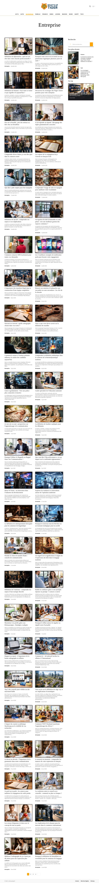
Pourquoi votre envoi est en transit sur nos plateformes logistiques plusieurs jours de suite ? (48, 59)
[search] (90, 6)
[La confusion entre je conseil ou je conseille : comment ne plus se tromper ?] (49, 781)
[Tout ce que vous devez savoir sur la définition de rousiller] (49, 313)
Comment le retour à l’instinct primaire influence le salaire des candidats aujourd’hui (17, 357)
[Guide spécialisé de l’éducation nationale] (49, 380)
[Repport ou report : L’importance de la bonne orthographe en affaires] (18, 645)
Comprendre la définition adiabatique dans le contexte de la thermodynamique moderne (49, 357)
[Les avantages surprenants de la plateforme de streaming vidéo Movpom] (73, 72)
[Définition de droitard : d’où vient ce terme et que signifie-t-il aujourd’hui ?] (18, 80)
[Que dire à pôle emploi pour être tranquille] (18, 177)
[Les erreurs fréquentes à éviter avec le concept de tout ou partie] (18, 812)
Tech (82, 68)
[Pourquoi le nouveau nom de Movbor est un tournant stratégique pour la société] (49, 513)
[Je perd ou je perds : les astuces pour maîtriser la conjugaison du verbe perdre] (18, 781)
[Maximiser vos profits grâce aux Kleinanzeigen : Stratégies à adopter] (18, 612)
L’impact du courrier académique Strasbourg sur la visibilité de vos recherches (15, 726)
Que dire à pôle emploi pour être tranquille (18, 188)
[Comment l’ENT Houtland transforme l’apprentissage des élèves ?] (49, 713)
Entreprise (7, 66)
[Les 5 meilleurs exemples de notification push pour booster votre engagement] (49, 244)
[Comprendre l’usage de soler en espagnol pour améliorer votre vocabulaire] (49, 177)
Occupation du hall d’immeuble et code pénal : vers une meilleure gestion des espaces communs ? (48, 222)
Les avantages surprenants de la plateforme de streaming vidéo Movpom (85, 73)
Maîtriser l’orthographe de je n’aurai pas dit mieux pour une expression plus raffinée (18, 858)
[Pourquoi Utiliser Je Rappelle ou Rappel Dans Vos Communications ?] (18, 447)
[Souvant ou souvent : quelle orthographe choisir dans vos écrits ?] (18, 313)
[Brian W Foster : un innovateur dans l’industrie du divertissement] (18, 480)
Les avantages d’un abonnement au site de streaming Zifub (80, 94)
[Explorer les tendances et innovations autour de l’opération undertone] (49, 480)
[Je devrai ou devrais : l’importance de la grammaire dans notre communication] (18, 749)
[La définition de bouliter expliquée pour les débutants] (49, 413)
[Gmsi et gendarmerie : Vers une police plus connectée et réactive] (18, 380)
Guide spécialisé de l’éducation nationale (48, 391)
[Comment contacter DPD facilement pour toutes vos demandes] (18, 244)
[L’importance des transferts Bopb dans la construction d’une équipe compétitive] (18, 277)
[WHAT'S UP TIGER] (49, 6)
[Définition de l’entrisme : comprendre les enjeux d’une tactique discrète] (18, 579)
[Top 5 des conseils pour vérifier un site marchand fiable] (18, 679)
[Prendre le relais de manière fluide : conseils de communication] (18, 545)
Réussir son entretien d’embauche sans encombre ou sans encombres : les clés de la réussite (48, 290)
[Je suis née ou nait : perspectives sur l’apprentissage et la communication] (18, 413)
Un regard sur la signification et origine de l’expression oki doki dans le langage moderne (49, 558)
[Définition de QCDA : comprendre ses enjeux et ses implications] (18, 209)
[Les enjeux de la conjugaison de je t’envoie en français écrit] (49, 144)
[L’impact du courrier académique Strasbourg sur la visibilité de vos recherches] (18, 713)
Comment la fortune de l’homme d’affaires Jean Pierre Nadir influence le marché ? (87, 59)
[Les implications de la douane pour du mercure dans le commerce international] (49, 812)
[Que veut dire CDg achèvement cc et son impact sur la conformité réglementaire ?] (49, 447)
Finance (82, 54)
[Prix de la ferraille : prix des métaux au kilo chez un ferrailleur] (18, 112)
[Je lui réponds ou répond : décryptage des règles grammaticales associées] (49, 112)
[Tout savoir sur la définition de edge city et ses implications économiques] (49, 679)
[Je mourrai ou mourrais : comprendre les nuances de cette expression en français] (49, 749)
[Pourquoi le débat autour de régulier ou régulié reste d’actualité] (49, 612)
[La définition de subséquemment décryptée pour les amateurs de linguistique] (18, 513)
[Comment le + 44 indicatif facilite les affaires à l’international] (49, 645)
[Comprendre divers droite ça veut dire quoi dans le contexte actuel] (18, 144)
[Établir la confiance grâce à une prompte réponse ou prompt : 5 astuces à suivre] (49, 579)
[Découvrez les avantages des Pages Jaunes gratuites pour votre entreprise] (49, 80)
